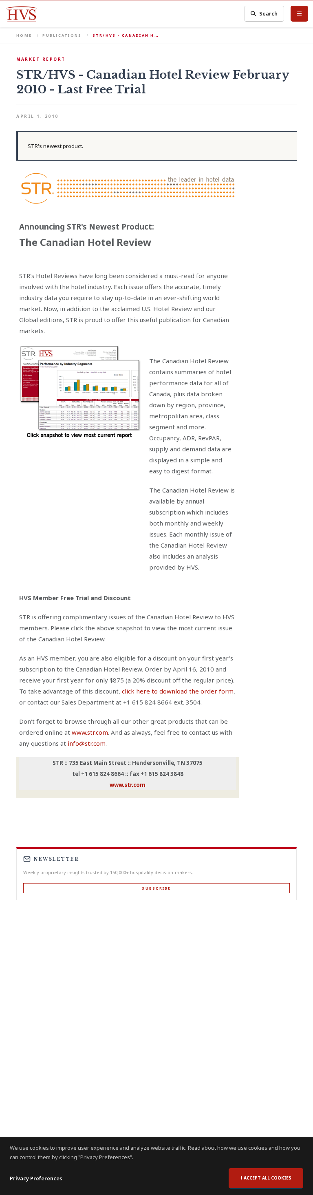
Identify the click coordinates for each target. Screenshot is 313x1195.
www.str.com (90, 732)
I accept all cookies (265, 1178)
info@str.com (87, 743)
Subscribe (156, 888)
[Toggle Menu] (299, 13)
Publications (62, 35)
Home (24, 35)
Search (268, 13)
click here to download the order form (178, 691)
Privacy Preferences (36, 1178)
